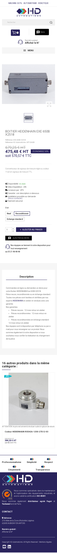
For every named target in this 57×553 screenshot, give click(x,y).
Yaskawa (6, 504)
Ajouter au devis (18, 238)
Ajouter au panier (32, 229)
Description (27, 276)
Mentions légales (45, 542)
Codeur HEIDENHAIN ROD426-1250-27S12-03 (26, 431)
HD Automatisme (16, 542)
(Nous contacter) (15, 198)
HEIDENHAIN (18, 301)
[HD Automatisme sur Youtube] (4, 547)
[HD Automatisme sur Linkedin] (9, 547)
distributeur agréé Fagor (40, 501)
